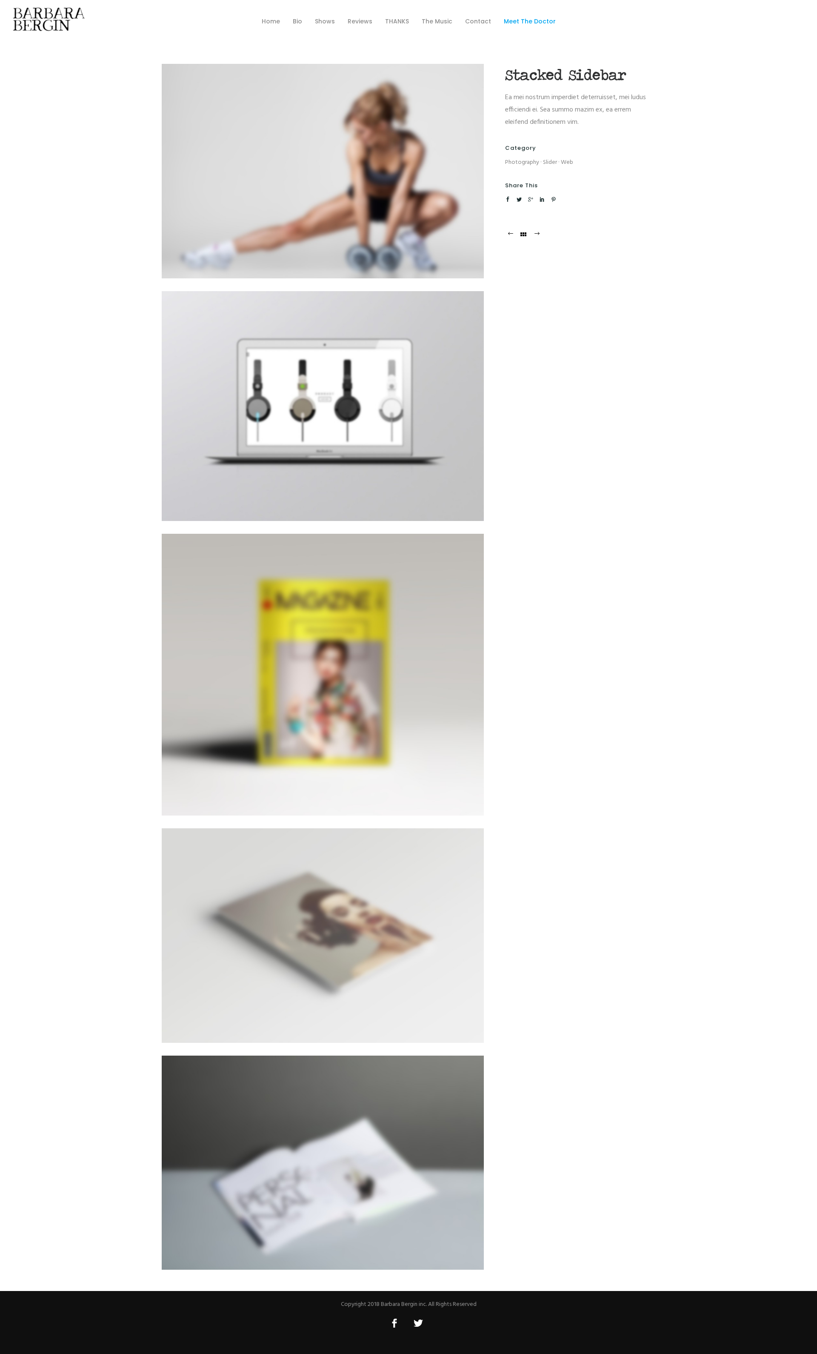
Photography (522, 162)
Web (567, 162)
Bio (297, 21)
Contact (478, 21)
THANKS (397, 21)
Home (271, 21)
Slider (550, 162)
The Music (437, 21)
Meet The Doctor (530, 21)
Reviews (360, 21)
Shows (325, 21)
